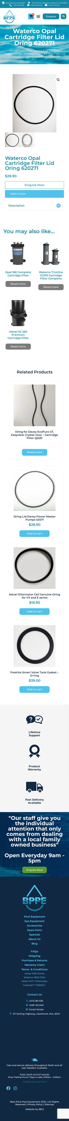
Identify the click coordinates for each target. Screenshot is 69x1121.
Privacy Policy (35, 1104)
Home (13, 50)
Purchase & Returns (34, 960)
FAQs (34, 951)
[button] (38, 16)
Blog (34, 943)
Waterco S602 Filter (34, 977)
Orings (17, 53)
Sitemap (49, 1104)
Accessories (34, 925)
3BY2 (41, 1109)
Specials (34, 934)
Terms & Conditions (34, 969)
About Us (34, 939)
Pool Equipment (34, 916)
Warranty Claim (34, 964)
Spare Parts (34, 930)
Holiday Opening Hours (34, 1081)
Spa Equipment (34, 921)
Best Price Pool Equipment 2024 (28, 1101)
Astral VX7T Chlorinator (34, 981)
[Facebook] (8, 1088)
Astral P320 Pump (35, 973)
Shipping (35, 955)
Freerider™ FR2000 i (34, 985)
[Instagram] (15, 1088)
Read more (18, 283)
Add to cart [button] (34, 533)
